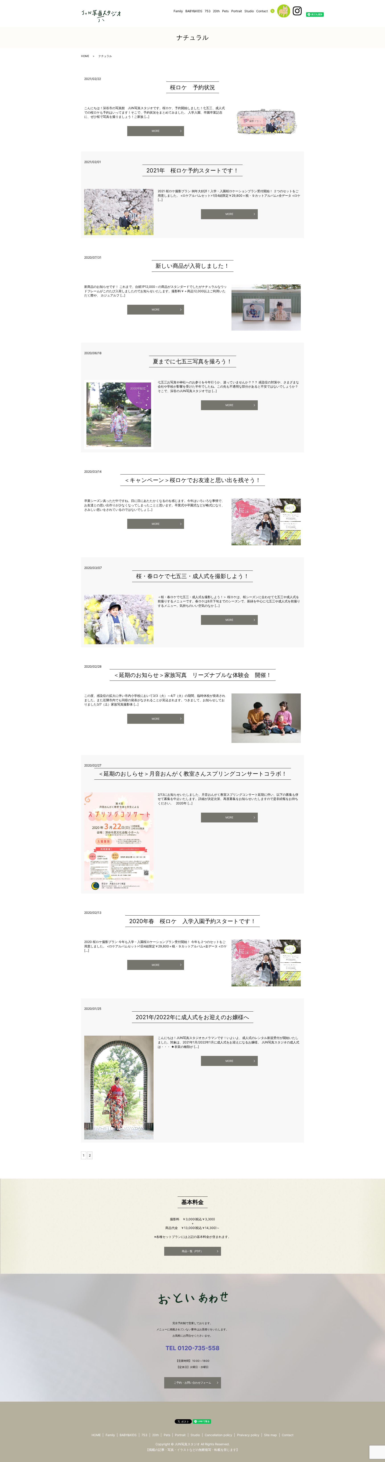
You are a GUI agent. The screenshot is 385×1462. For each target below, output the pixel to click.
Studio (249, 11)
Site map (270, 1435)
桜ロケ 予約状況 (192, 87)
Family (178, 11)
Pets (225, 11)
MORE (156, 131)
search (275, 11)
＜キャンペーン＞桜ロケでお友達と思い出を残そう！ (192, 480)
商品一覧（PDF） (192, 1251)
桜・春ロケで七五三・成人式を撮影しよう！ (192, 576)
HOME (85, 56)
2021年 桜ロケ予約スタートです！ (192, 170)
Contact (262, 11)
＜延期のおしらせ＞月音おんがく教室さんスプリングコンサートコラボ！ (192, 773)
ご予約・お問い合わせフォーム (192, 1382)
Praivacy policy (248, 1435)
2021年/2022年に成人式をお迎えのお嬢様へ (192, 1017)
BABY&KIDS (193, 11)
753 (208, 11)
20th (216, 11)
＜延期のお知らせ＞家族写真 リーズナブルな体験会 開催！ (192, 675)
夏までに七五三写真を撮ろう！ (192, 361)
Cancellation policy (218, 1435)
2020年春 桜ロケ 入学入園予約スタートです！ (192, 921)
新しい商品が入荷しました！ (192, 265)
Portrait (236, 11)
